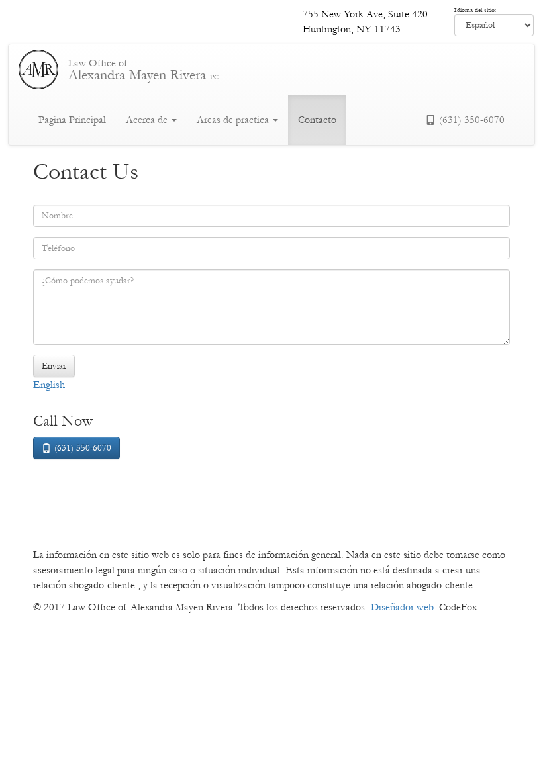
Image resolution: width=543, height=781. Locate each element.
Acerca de (148, 120)
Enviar (54, 366)
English (49, 384)
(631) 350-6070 (472, 120)
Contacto (317, 120)
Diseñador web (402, 607)
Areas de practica (234, 120)
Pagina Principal (72, 120)
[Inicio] (43, 69)
